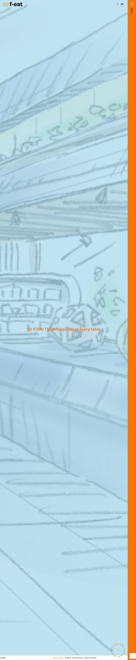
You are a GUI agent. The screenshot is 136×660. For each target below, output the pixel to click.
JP (117, 4)
